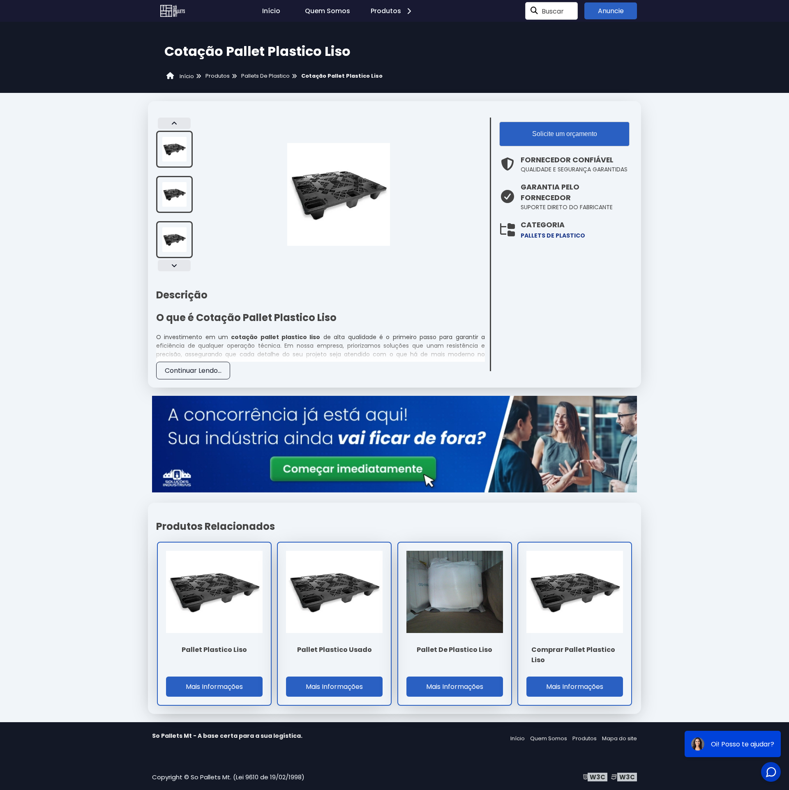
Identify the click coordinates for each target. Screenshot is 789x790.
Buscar (553, 11)
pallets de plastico (553, 235)
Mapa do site (619, 738)
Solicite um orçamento (564, 133)
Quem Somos (327, 11)
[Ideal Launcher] (394, 443)
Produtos (386, 11)
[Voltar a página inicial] (172, 11)
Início (271, 11)
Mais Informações (214, 686)
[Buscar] (534, 11)
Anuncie (611, 11)
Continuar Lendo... (193, 370)
